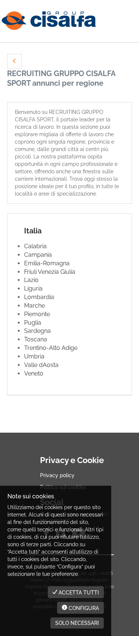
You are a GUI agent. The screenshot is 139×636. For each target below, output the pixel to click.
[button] (14, 61)
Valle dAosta (41, 364)
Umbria (34, 356)
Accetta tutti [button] (78, 593)
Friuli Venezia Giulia (49, 271)
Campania (38, 254)
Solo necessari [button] (77, 623)
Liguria (33, 288)
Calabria (35, 246)
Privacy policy (57, 475)
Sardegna (37, 330)
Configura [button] (83, 608)
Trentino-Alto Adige (50, 347)
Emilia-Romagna (47, 263)
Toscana (35, 339)
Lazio (31, 279)
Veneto (33, 373)
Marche (34, 305)
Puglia (32, 322)
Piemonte (37, 314)
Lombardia (39, 297)
